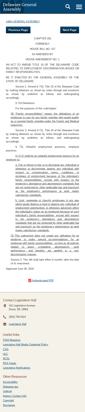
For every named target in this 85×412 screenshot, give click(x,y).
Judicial (7, 391)
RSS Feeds (9, 363)
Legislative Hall (17, 324)
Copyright (8, 400)
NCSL (6, 358)
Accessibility (10, 381)
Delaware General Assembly (19, 7)
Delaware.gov (10, 386)
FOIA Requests (12, 340)
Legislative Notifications (16, 367)
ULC (5, 354)
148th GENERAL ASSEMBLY (23, 21)
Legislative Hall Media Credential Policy (25, 344)
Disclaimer (9, 405)
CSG (5, 349)
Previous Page (18, 30)
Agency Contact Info (14, 395)
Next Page (69, 30)
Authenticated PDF (43, 280)
